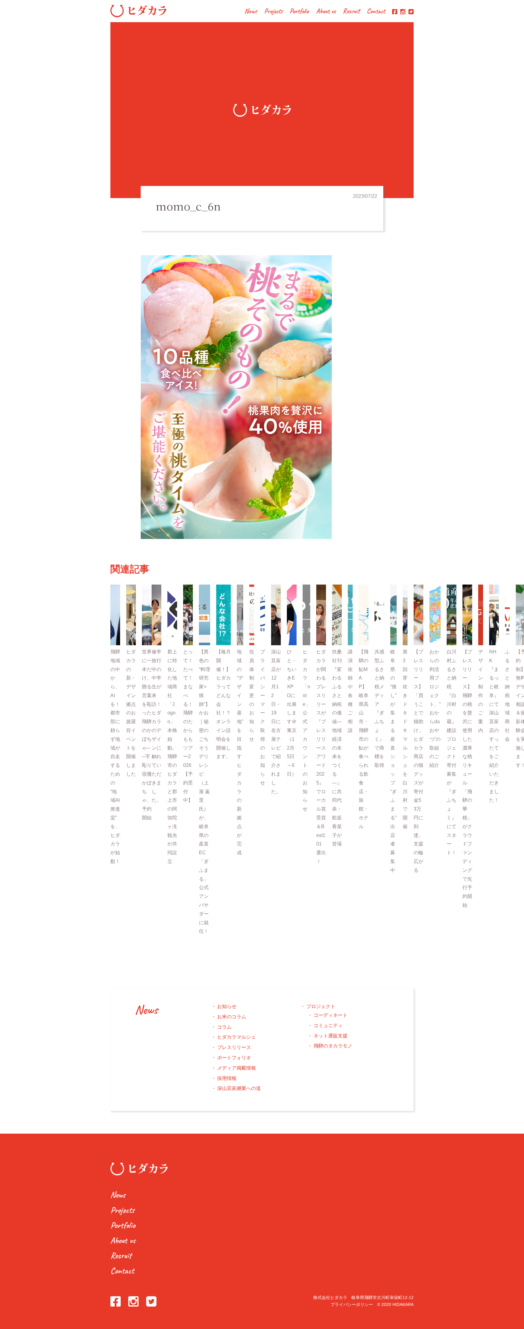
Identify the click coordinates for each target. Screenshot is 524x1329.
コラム (224, 1027)
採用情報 (227, 1078)
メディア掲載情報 (236, 1068)
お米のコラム (231, 1016)
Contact (376, 11)
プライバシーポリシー (352, 1304)
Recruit (351, 11)
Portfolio (299, 11)
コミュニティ (328, 1025)
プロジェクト (320, 1006)
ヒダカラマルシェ (236, 1037)
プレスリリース (234, 1047)
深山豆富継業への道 (239, 1088)
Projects (273, 11)
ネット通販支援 (331, 1035)
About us (326, 11)
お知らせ (227, 1006)
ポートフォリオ (234, 1057)
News (250, 11)
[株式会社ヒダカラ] (138, 15)
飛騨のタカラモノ (333, 1045)
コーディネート (331, 1015)
